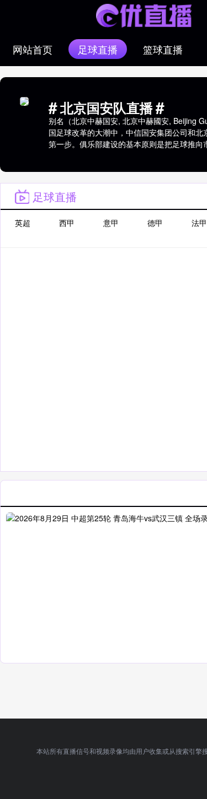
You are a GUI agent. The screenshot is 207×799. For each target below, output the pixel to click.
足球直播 (98, 49)
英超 (22, 222)
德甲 (155, 222)
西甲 (67, 222)
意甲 (111, 222)
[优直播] (143, 16)
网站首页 (32, 49)
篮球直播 (163, 49)
